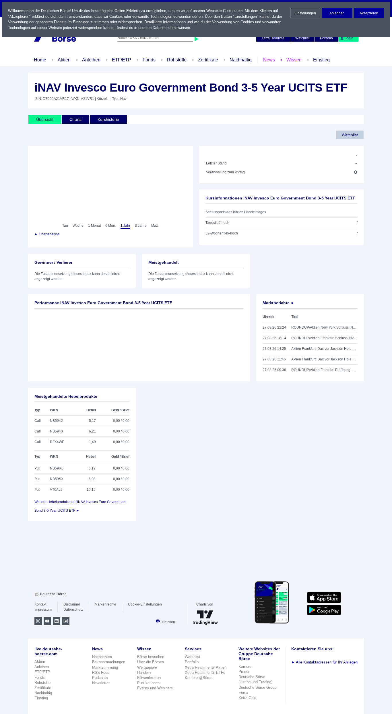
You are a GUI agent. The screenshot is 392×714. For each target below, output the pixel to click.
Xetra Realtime (273, 38)
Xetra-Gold (247, 698)
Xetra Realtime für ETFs (205, 672)
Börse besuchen (150, 657)
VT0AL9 (56, 490)
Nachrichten (102, 657)
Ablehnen (337, 13)
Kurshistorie (108, 119)
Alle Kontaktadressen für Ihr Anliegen (324, 662)
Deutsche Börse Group (257, 687)
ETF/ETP (121, 59)
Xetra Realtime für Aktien (205, 667)
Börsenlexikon (149, 678)
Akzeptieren (369, 13)
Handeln (144, 672)
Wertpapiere (147, 667)
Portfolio (326, 38)
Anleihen (91, 59)
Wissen (294, 59)
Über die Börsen (150, 662)
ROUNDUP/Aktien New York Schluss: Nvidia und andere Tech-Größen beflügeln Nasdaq (324, 327)
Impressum (43, 610)
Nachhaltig (241, 59)
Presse (244, 672)
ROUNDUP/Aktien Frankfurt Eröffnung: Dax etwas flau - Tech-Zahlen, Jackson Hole (324, 370)
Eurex (243, 692)
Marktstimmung (105, 667)
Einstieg (321, 59)
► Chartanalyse (47, 234)
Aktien (64, 59)
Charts (75, 119)
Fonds (149, 59)
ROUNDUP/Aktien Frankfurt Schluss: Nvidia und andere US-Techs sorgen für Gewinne (324, 338)
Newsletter (101, 683)
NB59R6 (56, 468)
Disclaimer (71, 604)
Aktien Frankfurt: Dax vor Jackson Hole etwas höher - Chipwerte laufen (324, 349)
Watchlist (302, 38)
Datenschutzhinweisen (171, 28)
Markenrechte (105, 604)
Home (40, 59)
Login (348, 38)
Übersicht (44, 119)
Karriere (244, 666)
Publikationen (148, 683)
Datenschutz (73, 610)
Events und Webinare (155, 688)
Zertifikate (208, 59)
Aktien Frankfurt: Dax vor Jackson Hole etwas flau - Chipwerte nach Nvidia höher (324, 359)
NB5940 (56, 431)
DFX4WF (57, 442)
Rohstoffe (177, 59)
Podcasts (100, 678)
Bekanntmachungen (108, 662)
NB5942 (56, 421)
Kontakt (40, 604)
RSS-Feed (100, 672)
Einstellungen (305, 13)
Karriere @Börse (198, 678)
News (269, 59)
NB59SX (56, 479)
